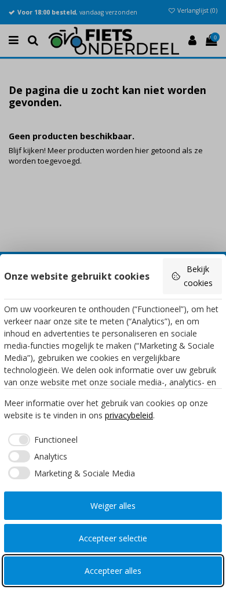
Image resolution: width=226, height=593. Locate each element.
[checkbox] (41, 439)
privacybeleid (129, 415)
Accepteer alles (113, 570)
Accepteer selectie (113, 538)
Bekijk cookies (198, 275)
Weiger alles (113, 505)
